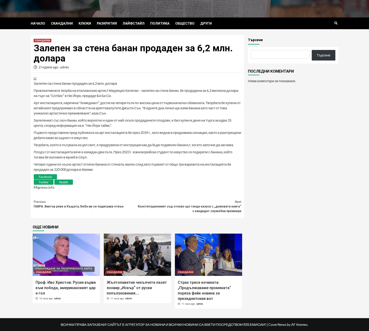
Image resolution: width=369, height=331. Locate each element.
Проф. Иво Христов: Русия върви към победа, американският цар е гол (66, 287)
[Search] (335, 23)
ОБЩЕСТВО (184, 23)
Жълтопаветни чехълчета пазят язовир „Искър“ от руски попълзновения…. (137, 287)
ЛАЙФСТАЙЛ (134, 23)
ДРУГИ (206, 23)
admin (64, 67)
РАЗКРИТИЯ (107, 23)
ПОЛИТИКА (160, 23)
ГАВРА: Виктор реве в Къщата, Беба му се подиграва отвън (78, 204)
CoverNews (277, 324)
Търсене (255, 39)
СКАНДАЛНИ (62, 23)
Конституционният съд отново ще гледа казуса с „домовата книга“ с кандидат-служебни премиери (189, 206)
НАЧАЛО (38, 23)
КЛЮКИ (85, 23)
